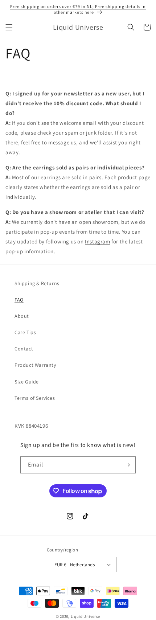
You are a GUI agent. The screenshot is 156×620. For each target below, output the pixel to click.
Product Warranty (35, 365)
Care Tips (25, 332)
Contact (24, 348)
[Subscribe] (127, 464)
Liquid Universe (85, 616)
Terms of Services (35, 398)
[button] (9, 27)
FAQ (19, 299)
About (22, 316)
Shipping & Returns (37, 283)
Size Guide (27, 381)
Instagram (97, 241)
